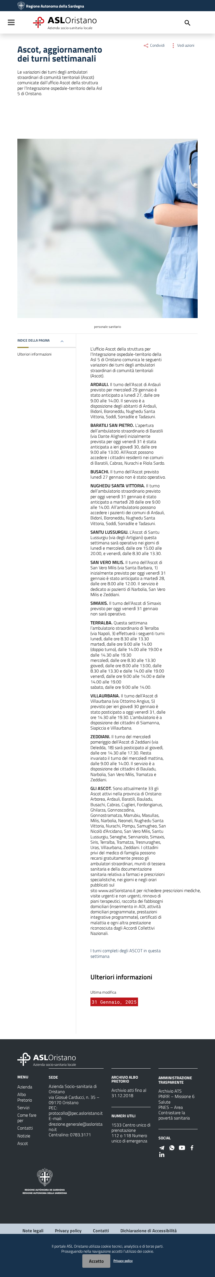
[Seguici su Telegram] (161, 1147)
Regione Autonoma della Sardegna (55, 6)
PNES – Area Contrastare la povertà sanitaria (174, 1112)
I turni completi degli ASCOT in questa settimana (125, 953)
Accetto (96, 1261)
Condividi (157, 45)
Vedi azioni (185, 45)
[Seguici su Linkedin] (161, 1154)
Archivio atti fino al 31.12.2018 (128, 1093)
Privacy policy (68, 1230)
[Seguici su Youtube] (182, 1147)
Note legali (32, 1230)
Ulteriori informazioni (34, 354)
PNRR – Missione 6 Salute (176, 1099)
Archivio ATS (170, 1091)
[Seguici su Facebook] (192, 1147)
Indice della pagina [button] (33, 340)
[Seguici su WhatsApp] (172, 1147)
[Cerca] (187, 23)
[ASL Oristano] (21, 6)
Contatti (101, 1230)
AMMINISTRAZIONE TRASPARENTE (175, 1080)
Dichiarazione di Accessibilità (148, 1230)
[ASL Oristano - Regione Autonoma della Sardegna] (46, 1058)
